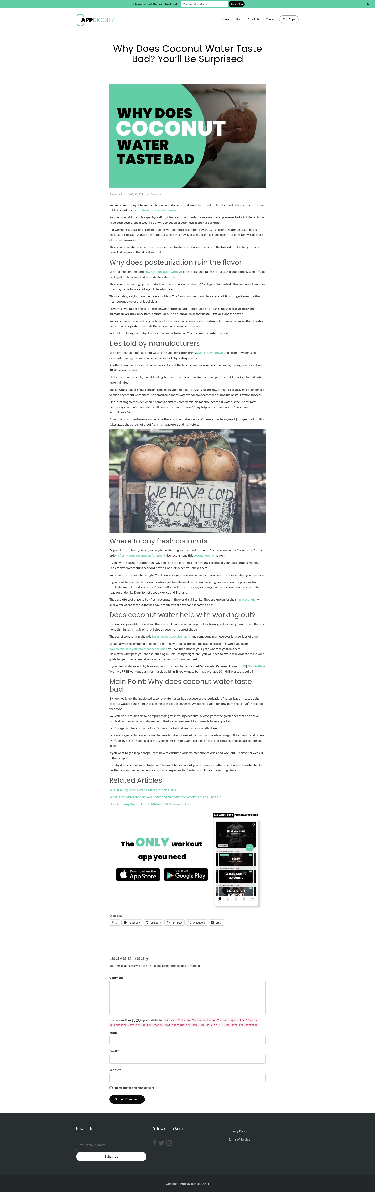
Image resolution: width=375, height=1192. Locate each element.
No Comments (155, 194)
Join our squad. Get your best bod (154, 4)
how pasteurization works (161, 271)
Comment (116, 977)
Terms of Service (239, 1139)
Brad (123, 194)
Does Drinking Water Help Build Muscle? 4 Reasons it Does (150, 804)
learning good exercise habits (171, 636)
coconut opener (204, 555)
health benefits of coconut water (154, 210)
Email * (114, 1051)
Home (225, 19)
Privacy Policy (238, 1131)
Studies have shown (209, 352)
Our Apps (289, 19)
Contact (271, 19)
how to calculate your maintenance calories (138, 649)
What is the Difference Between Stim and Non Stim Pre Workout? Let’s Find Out (165, 797)
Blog (238, 19)
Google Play (256, 666)
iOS (243, 666)
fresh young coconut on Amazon (141, 555)
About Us (253, 19)
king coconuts (246, 599)
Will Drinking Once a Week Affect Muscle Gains (142, 790)
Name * (114, 1032)
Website (115, 1070)
